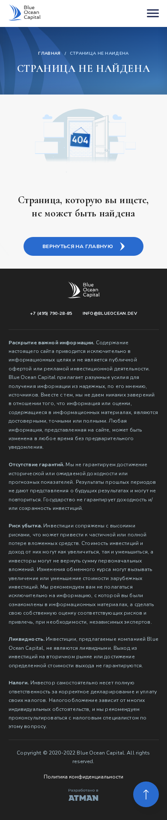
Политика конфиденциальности (83, 776)
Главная (49, 53)
